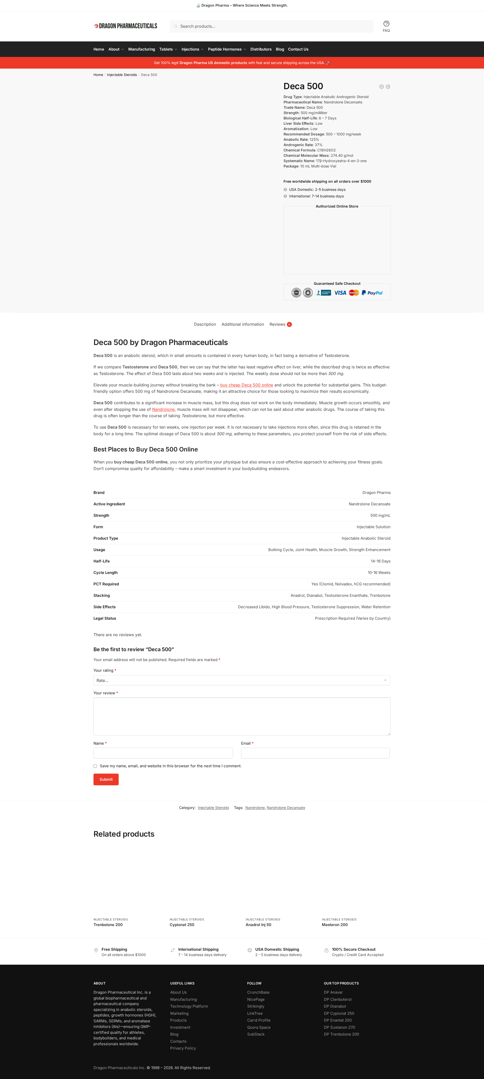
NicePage (256, 999)
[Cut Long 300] (388, 86)
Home (98, 75)
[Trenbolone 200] (127, 881)
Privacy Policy (183, 1048)
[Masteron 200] (356, 881)
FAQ (386, 30)
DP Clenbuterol (338, 999)
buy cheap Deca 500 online (246, 384)
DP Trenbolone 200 (341, 1034)
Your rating (104, 670)
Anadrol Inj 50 (258, 924)
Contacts (178, 1041)
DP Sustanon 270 (339, 1027)
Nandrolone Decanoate (286, 807)
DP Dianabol (335, 1006)
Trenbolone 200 (108, 924)
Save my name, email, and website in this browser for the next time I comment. (171, 765)
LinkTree (255, 1013)
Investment (180, 1027)
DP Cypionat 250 (339, 1013)
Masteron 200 (335, 924)
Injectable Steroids (122, 75)
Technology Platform (189, 1006)
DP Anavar (333, 992)
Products (178, 1020)
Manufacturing (183, 999)
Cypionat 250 (182, 924)
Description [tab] (205, 324)
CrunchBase (258, 992)
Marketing (179, 1013)
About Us (178, 992)
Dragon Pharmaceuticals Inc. (119, 1067)
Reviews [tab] (280, 324)
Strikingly (255, 1006)
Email (247, 743)
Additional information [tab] (243, 324)
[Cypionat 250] (204, 881)
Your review (105, 693)
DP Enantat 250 (338, 1020)
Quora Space (259, 1027)
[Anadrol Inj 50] (280, 881)
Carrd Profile (259, 1020)
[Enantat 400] (381, 86)
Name (100, 743)
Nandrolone (163, 409)
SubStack (255, 1034)
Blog (174, 1034)
